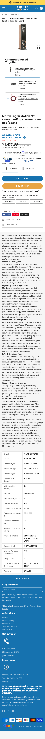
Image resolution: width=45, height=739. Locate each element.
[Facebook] (3, 711)
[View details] (14, 84)
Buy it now (22, 186)
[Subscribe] (40, 590)
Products (13, 15)
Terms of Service (9, 626)
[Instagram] (8, 711)
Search (5, 617)
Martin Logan (12, 127)
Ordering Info (8, 629)
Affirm (25, 606)
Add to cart (22, 178)
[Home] (22, 8)
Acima (32, 606)
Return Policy (8, 623)
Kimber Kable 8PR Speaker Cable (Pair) (27, 95)
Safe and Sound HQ (34, 726)
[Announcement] (22, 2)
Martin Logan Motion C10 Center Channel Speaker (27, 82)
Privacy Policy (8, 620)
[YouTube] (13, 711)
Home (4, 15)
